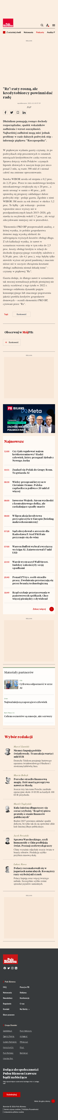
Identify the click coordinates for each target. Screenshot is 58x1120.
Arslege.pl (23, 1036)
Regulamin (7, 1004)
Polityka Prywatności (30, 1109)
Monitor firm (8, 1058)
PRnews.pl (24, 1042)
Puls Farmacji (8, 1053)
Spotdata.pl (7, 1031)
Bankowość (21, 314)
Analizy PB (51, 32)
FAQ (5, 987)
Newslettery (7, 998)
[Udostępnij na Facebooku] (5, 112)
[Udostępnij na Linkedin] (24, 112)
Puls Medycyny (26, 1031)
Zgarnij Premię (8, 1036)
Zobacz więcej (39, 609)
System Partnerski (10, 1042)
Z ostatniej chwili (14, 32)
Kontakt (6, 1009)
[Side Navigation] (53, 25)
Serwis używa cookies (12, 1109)
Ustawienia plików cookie (14, 1112)
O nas (22, 1004)
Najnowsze (14, 441)
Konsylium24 (8, 1047)
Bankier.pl (24, 1053)
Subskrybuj (12, 1094)
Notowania (28, 32)
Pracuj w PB (24, 987)
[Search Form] (42, 25)
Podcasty (40, 32)
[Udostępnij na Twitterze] (11, 112)
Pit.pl (22, 1047)
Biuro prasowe (8, 1015)
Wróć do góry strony (42, 1101)
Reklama (23, 993)
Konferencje (24, 998)
